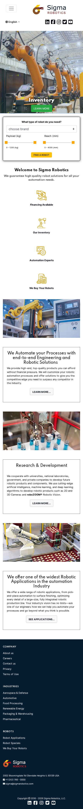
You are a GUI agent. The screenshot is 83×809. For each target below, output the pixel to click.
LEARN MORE (42, 108)
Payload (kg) (13, 136)
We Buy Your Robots (15, 748)
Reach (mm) (51, 136)
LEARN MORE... (41, 392)
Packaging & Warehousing (18, 713)
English (13, 21)
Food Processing (13, 703)
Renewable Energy (13, 708)
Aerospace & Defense (15, 692)
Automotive (9, 698)
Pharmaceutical (12, 719)
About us (8, 653)
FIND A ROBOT (41, 155)
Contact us (9, 663)
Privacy (7, 669)
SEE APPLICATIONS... (42, 619)
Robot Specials (11, 743)
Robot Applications (14, 737)
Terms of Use (11, 674)
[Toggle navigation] (11, 8)
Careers (7, 658)
